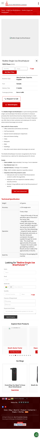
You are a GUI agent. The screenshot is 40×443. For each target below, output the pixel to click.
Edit (32, 68)
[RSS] (26, 412)
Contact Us (31, 410)
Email (5, 276)
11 (28, 355)
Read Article (24, 390)
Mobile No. (7, 283)
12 (30, 355)
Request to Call (12, 99)
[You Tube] (5, 407)
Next (35, 377)
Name (5, 269)
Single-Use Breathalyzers (13, 10)
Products (23, 410)
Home (3, 10)
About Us (16, 410)
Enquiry (14, 412)
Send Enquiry (12, 105)
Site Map (21, 412)
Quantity (6, 291)
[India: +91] (6, 287)
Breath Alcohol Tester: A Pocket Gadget (24, 386)
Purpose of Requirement (10, 298)
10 (26, 355)
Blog (10, 410)
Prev (4, 377)
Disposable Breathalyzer (21, 348)
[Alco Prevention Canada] (16, 3)
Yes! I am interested (20, 191)
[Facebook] (3, 407)
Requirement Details (9, 308)
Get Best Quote (21, 352)
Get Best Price (9, 72)
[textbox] (21, 68)
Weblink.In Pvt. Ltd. (22, 419)
